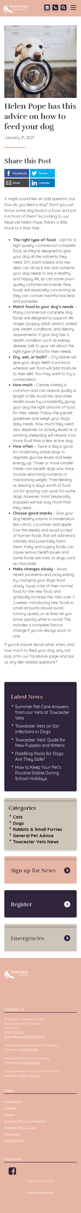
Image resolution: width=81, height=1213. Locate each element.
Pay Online (12, 1134)
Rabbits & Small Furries (37, 829)
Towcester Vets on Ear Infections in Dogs (37, 728)
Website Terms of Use (20, 1127)
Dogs (18, 823)
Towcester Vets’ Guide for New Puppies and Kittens (40, 742)
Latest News (27, 696)
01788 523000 (30, 1062)
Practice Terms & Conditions (24, 1121)
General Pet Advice (33, 835)
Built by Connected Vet (40, 1192)
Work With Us (14, 1140)
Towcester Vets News (36, 841)
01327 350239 (55, 7)
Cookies (10, 1108)
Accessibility (13, 1101)
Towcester (16, 7)
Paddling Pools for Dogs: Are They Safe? (39, 756)
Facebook (12, 1172)
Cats (18, 817)
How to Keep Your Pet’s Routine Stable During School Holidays (38, 772)
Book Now (47, 7)
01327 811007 (29, 1049)
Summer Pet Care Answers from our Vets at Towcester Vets (42, 712)
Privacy (9, 1114)
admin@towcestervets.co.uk (24, 1036)
